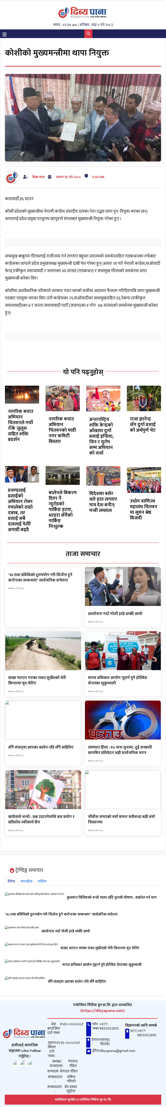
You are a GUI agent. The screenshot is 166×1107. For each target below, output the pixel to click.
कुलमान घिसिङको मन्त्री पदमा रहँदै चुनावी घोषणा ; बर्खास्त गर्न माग (111, 898)
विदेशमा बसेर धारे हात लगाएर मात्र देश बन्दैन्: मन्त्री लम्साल (103, 502)
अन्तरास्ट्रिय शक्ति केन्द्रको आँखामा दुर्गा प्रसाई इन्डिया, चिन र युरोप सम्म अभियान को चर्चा (101, 436)
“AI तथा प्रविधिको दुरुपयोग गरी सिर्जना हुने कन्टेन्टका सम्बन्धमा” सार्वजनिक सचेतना (61, 914)
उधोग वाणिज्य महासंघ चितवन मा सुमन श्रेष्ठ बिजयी (143, 509)
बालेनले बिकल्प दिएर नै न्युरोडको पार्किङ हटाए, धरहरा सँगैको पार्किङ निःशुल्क (63, 509)
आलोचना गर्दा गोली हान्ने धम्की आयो (66, 931)
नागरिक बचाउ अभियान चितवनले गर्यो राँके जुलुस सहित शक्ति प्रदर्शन (20, 425)
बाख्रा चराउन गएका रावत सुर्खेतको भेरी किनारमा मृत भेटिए (100, 948)
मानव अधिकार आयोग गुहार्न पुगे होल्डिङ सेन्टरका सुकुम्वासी (102, 965)
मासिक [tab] (42, 881)
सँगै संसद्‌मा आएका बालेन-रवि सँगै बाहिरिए (77, 982)
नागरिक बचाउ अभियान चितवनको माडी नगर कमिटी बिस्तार (62, 430)
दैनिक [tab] (11, 881)
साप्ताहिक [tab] (26, 881)
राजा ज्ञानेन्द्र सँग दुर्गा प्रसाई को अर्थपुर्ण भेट (143, 424)
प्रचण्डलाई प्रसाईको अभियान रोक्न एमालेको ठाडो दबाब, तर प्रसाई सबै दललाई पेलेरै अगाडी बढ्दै (20, 510)
